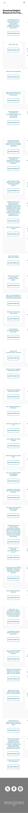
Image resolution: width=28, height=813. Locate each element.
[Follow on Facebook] (14, 788)
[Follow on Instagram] (20, 788)
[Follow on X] (7, 788)
